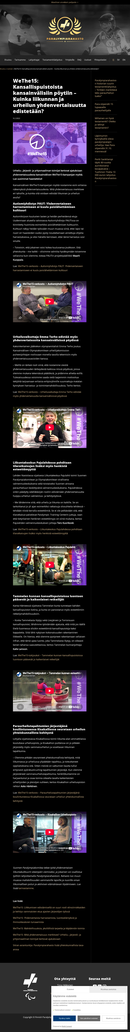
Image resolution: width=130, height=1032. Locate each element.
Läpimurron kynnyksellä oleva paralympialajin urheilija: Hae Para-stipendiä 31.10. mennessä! (105, 143)
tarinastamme (26, 888)
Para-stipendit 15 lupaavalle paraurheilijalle (104, 107)
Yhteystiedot (100, 59)
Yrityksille (69, 59)
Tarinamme (20, 59)
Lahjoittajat (34, 59)
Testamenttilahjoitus (52, 59)
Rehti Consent (67, 1026)
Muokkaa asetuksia (113, 1018)
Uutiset (87, 59)
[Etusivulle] (65, 29)
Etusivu (8, 59)
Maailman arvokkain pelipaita (63, 2)
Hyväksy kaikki (64, 1018)
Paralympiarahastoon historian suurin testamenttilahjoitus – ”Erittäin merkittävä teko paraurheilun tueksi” (106, 88)
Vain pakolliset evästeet (89, 1018)
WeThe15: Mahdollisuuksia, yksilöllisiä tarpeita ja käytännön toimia (49, 928)
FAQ (79, 59)
